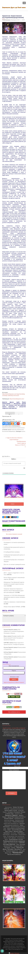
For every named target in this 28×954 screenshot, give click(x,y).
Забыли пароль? (19, 682)
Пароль (14, 670)
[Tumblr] (14, 517)
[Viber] (16, 517)
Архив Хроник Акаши (19, 818)
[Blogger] (10, 517)
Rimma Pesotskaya (8, 807)
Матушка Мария (14, 834)
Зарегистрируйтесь (9, 682)
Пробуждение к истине (16, 839)
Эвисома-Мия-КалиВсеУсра (14, 854)
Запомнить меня (14, 676)
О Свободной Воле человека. (12, 552)
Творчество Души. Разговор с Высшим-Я (13, 848)
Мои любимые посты (14, 712)
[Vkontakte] (3, 423)
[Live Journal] (21, 423)
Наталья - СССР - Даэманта (10, 837)
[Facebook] (6, 423)
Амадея (12, 693)
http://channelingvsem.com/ (17, 398)
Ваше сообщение (14, 770)
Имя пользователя (14, 666)
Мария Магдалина (6, 834)
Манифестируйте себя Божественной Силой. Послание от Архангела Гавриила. (14, 638)
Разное (5, 842)
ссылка (23, 431)
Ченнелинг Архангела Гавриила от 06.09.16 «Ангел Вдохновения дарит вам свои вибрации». (14, 590)
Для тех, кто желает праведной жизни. (14, 564)
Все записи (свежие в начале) (14, 534)
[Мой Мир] (7, 517)
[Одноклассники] (5, 517)
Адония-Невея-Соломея (11, 810)
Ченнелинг (17, 852)
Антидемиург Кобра (18, 813)
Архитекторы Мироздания (9, 820)
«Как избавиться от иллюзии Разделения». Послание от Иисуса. (14, 631)
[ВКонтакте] (3, 517)
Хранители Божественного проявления (12, 427)
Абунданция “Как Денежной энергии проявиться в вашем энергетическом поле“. (14, 584)
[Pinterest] (18, 423)
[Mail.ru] (9, 423)
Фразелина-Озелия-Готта (12, 851)
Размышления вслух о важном (14, 841)
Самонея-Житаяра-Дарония (14, 843)
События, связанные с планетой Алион (14, 602)
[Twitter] (15, 423)
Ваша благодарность (14, 525)
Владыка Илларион (8, 821)
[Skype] (17, 517)
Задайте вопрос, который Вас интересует (14, 728)
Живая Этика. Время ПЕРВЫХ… (12, 606)
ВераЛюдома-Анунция (19, 820)
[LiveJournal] (12, 517)
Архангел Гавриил (11, 815)
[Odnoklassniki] (12, 423)
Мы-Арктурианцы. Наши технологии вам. (15, 836)
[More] (24, 423)
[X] (8, 517)
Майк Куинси (20, 833)
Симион (13, 847)
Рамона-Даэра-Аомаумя (13, 842)
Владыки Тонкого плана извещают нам (11, 823)
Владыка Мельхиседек (18, 821)
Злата (9, 829)
